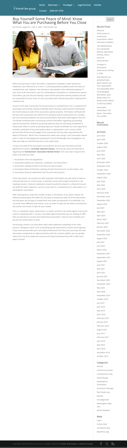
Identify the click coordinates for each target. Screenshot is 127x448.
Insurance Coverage (105, 388)
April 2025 (101, 158)
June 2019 (101, 307)
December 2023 (103, 196)
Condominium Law (104, 374)
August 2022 (102, 238)
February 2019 (103, 318)
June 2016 (101, 341)
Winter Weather (103, 410)
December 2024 (103, 162)
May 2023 (101, 212)
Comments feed (103, 428)
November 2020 (103, 284)
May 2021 (101, 269)
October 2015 (102, 356)
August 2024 (102, 177)
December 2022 (103, 231)
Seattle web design (68, 444)
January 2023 (102, 227)
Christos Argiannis (22, 27)
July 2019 (100, 303)
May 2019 (101, 310)
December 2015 (103, 352)
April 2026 (101, 139)
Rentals (100, 396)
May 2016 (101, 345)
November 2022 (103, 234)
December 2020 (103, 280)
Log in (99, 420)
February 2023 (103, 223)
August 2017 (102, 329)
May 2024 (101, 185)
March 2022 (102, 250)
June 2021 (101, 265)
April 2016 (101, 348)
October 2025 (102, 143)
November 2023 (103, 200)
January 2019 (102, 322)
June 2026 (101, 135)
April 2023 (101, 215)
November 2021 (103, 253)
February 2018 (103, 326)
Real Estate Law (50, 27)
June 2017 (101, 333)
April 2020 (101, 291)
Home (42, 5)
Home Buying (102, 378)
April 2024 (101, 189)
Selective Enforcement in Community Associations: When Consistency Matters (105, 36)
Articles (97, 5)
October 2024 (102, 170)
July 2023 (100, 208)
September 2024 (104, 174)
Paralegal (67, 5)
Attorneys (53, 5)
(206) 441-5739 (56, 11)
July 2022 (100, 242)
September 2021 (104, 257)
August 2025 (102, 147)
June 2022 (101, 246)
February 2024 (103, 193)
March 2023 (102, 219)
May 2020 (101, 288)
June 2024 (101, 181)
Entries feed (102, 424)
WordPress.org (103, 432)
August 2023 (102, 204)
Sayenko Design (86, 444)
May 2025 (101, 154)
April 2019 (101, 314)
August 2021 (102, 261)
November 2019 (103, 295)
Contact (43, 11)
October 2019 (102, 299)
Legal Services (84, 5)
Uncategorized (103, 399)
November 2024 (103, 166)
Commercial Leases (105, 370)
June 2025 (101, 151)
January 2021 (102, 276)
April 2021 (101, 272)
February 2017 (103, 337)
